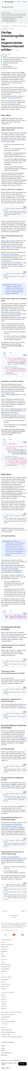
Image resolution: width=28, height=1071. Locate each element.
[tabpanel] (14, 366)
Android (3, 942)
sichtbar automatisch (14, 634)
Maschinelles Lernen (5, 964)
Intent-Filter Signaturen (19, 738)
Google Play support (5, 1034)
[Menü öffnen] (2, 1)
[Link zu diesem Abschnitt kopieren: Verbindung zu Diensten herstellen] (10, 629)
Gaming (3, 962)
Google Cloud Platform (6, 1053)
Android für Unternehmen (7, 944)
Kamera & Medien (5, 969)
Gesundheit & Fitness (6, 966)
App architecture (7, 7)
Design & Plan (14, 26)
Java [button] (10, 352)
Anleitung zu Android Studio (7, 1014)
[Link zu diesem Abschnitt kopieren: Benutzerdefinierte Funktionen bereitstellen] (13, 728)
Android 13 (3, 1004)
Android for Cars (5, 986)
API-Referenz (4, 1019)
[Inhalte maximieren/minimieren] (11, 54)
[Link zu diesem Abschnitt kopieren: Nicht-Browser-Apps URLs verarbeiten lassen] (6, 301)
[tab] (4, 352)
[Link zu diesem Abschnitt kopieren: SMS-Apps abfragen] (15, 749)
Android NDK (4, 1024)
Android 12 (3, 1006)
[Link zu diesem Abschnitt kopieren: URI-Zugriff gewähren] (16, 536)
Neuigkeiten (4, 951)
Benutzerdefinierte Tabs (7, 241)
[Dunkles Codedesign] (24, 207)
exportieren (8, 555)
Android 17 (3, 994)
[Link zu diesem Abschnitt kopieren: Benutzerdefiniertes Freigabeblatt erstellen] (8, 780)
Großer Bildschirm (5, 979)
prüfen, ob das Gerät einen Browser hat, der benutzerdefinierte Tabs (13, 254)
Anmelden (23, 1)
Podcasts (3, 956)
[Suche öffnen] (16, 2)
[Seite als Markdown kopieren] (17, 50)
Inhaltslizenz (17, 924)
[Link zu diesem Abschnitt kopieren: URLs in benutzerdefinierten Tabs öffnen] (7, 238)
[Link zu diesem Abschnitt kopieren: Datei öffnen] (12, 474)
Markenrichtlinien (17, 1060)
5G (2, 973)
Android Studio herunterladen (8, 1021)
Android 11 (3, 1008)
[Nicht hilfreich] (13, 29)
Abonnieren (23, 1064)
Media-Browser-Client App (18, 704)
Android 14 (3, 1001)
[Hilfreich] (11, 29)
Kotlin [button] (4, 352)
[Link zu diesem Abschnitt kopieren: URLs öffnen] (12, 115)
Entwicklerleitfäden (5, 1017)
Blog (2, 953)
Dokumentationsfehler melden (8, 1032)
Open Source (4, 949)
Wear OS (3, 982)
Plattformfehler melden (6, 1030)
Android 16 (3, 997)
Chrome (3, 1048)
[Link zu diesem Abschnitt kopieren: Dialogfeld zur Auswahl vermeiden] (24, 381)
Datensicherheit (4, 946)
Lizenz (10, 1060)
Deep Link (10, 150)
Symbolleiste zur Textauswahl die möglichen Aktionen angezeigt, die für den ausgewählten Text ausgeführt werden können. (13, 826)
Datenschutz (4, 971)
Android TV (3, 988)
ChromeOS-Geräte (5, 984)
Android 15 (3, 999)
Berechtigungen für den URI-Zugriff (10, 565)
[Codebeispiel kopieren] (26, 207)
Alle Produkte (4, 1055)
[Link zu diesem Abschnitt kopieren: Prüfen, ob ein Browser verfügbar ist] (24, 189)
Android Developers (5, 26)
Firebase (3, 1050)
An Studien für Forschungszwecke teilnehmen (11, 1036)
